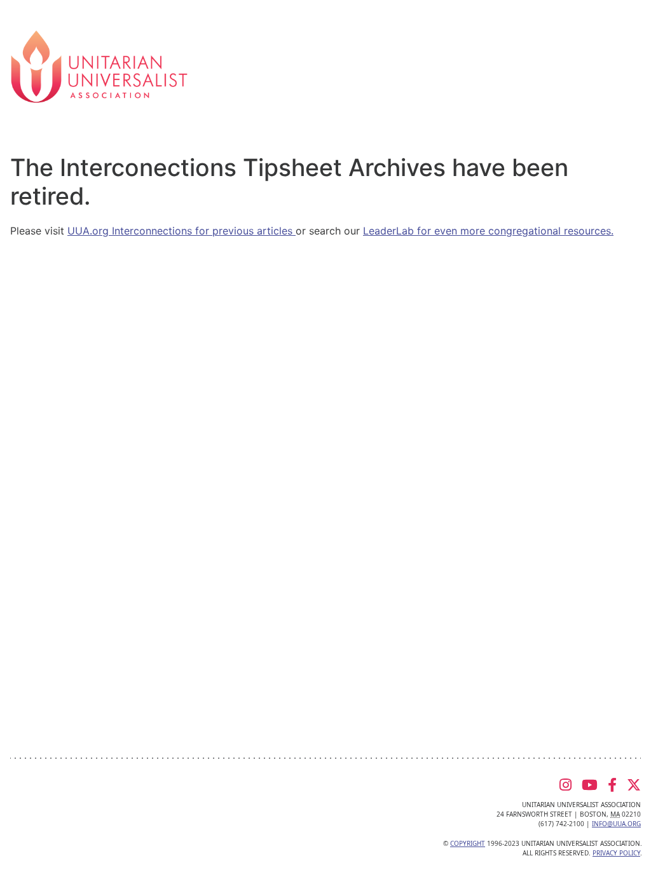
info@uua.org (616, 823)
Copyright (467, 843)
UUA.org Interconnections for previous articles (181, 230)
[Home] (99, 65)
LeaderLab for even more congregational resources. (488, 230)
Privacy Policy (616, 852)
